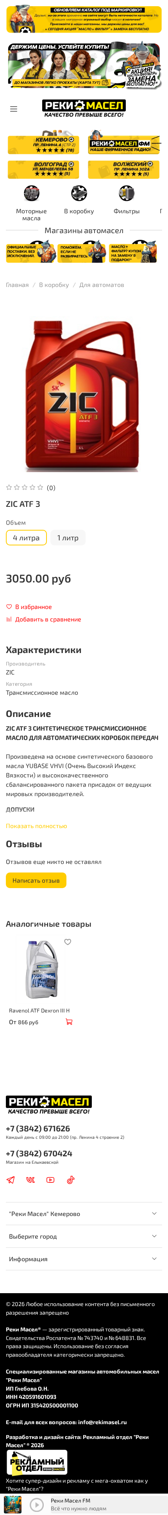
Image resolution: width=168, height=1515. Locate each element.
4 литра (26, 537)
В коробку (79, 210)
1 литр (68, 537)
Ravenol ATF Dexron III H (39, 1010)
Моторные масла (31, 214)
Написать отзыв (36, 880)
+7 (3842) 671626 (38, 1128)
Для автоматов (101, 284)
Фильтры (127, 210)
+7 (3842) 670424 (39, 1153)
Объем (16, 522)
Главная (17, 284)
